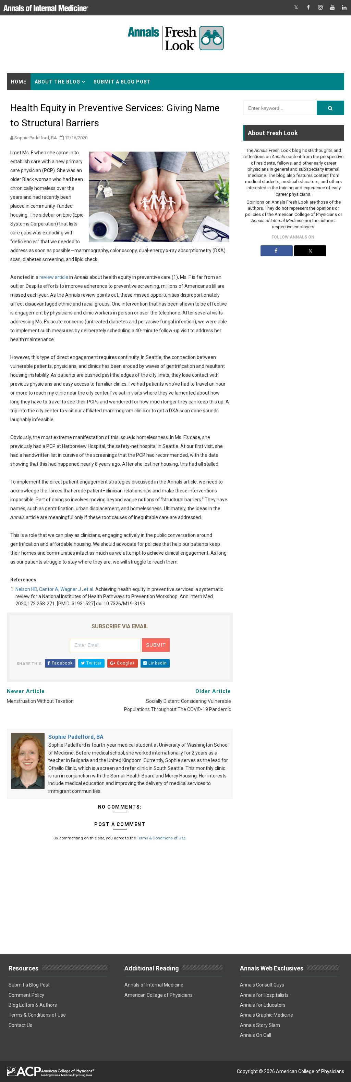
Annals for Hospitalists (264, 995)
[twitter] (296, 7)
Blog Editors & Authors (33, 1005)
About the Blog (57, 82)
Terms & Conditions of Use (161, 838)
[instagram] (320, 7)
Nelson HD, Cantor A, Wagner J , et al (54, 589)
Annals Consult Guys (262, 985)
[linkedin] (344, 7)
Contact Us (20, 1025)
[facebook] (308, 7)
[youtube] (332, 7)
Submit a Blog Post (122, 82)
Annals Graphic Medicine (266, 1015)
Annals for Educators (263, 1005)
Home (18, 82)
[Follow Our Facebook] (277, 250)
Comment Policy (26, 995)
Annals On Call (255, 1035)
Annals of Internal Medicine (153, 985)
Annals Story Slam (260, 1025)
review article (53, 277)
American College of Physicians (158, 995)
